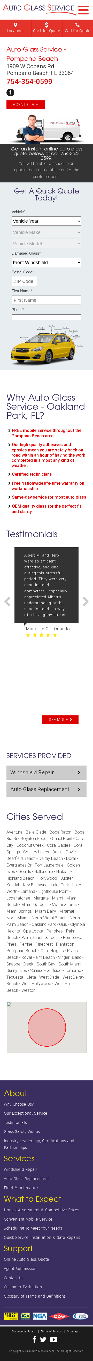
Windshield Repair (32, 772)
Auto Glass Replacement (39, 789)
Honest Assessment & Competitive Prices (41, 1210)
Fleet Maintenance (21, 1188)
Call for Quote (77, 31)
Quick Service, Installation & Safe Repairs (42, 1237)
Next (84, 602)
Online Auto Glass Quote (26, 1259)
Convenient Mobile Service (28, 1219)
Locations (15, 31)
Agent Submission (20, 1269)
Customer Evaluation (23, 1287)
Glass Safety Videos (22, 1132)
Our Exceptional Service (25, 1113)
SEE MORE (58, 720)
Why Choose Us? (19, 1104)
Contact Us (13, 1278)
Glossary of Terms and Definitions (35, 1296)
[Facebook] (10, 92)
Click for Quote (46, 31)
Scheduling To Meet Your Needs (33, 1228)
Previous (9, 602)
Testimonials (15, 1122)
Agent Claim (26, 105)
